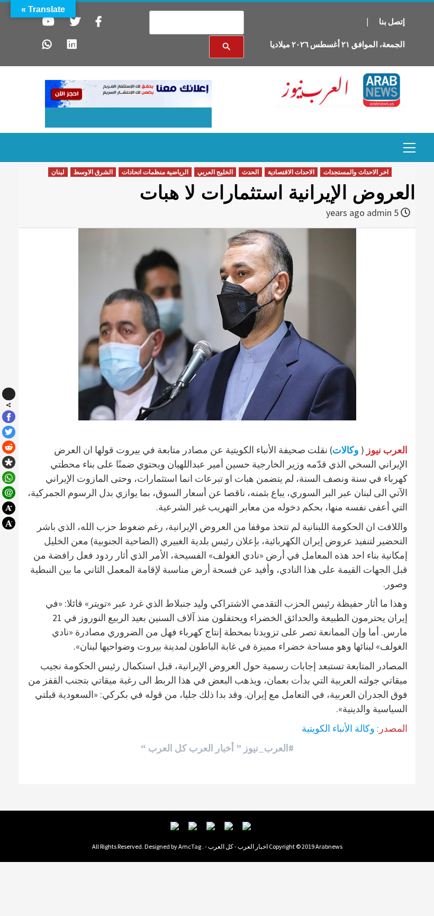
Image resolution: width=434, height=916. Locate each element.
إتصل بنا (392, 21)
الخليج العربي (215, 172)
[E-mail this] (8, 492)
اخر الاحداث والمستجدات (355, 172)
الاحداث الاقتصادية (291, 172)
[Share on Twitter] (8, 432)
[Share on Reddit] (8, 447)
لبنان (58, 172)
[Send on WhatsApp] (8, 477)
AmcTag (189, 846)
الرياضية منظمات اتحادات (155, 172)
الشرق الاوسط (93, 172)
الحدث (250, 172)
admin (379, 212)
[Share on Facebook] (8, 417)
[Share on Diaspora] (8, 462)
